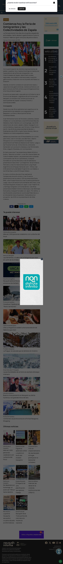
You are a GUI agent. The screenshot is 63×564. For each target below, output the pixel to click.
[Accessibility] (59, 551)
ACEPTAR (21, 8)
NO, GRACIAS (12, 8)
